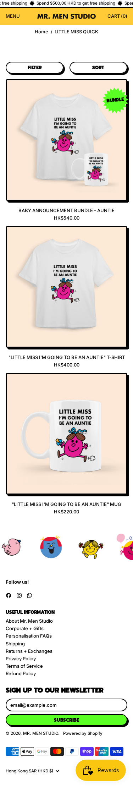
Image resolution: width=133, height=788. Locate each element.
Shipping (15, 643)
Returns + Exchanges (29, 651)
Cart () (117, 17)
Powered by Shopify (82, 733)
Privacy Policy (21, 658)
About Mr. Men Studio (29, 621)
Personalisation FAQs (29, 636)
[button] (34, 67)
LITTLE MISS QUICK (76, 31)
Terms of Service (24, 666)
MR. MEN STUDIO (40, 733)
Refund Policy (21, 673)
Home (41, 31)
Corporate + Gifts (25, 628)
